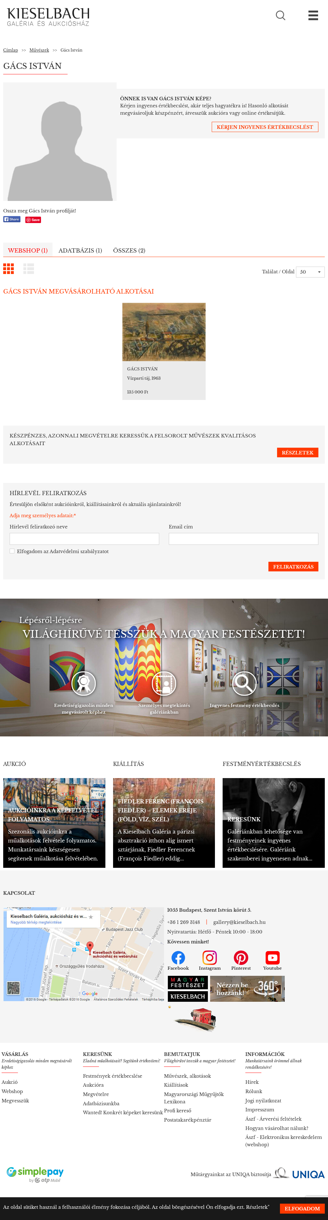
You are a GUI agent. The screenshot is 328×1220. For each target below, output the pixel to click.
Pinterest (241, 968)
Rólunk (253, 1091)
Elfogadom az (63, 551)
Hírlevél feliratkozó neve (39, 527)
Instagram (210, 968)
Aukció (10, 1082)
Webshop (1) (28, 250)
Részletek (257, 1207)
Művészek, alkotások (187, 1076)
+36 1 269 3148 (183, 922)
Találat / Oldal (278, 272)
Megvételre (96, 1094)
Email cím (181, 527)
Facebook (178, 968)
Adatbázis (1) (80, 250)
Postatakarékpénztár (187, 1120)
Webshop (12, 1091)
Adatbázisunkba (101, 1104)
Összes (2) (129, 250)
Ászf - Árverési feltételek (273, 1119)
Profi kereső (177, 1111)
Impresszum (259, 1110)
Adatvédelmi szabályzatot (79, 551)
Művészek (39, 50)
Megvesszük (15, 1101)
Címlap (10, 50)
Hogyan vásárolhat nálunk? (276, 1128)
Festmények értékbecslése (112, 1076)
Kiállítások (176, 1085)
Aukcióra (93, 1085)
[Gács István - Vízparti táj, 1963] (164, 332)
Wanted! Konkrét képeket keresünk (123, 1113)
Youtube (272, 968)
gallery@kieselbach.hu (239, 922)
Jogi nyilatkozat (263, 1101)
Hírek (252, 1082)
